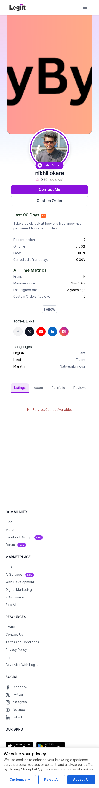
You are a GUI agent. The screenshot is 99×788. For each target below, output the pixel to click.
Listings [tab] (20, 388)
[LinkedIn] (52, 331)
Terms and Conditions (22, 642)
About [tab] (38, 388)
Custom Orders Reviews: (32, 296)
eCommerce (15, 597)
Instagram (19, 702)
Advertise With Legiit (22, 665)
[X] (29, 331)
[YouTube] (41, 331)
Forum (15, 545)
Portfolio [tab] (58, 388)
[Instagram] (64, 331)
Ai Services (19, 574)
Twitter (17, 694)
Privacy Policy (16, 650)
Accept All (81, 779)
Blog (9, 522)
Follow (49, 309)
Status (11, 627)
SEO (9, 567)
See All (11, 605)
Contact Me (49, 189)
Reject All (51, 779)
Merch (10, 530)
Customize (18, 779)
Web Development (20, 582)
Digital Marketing (19, 590)
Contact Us (14, 634)
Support (12, 657)
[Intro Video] (49, 148)
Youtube (18, 710)
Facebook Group (23, 537)
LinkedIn (18, 717)
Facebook (19, 687)
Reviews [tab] (79, 388)
